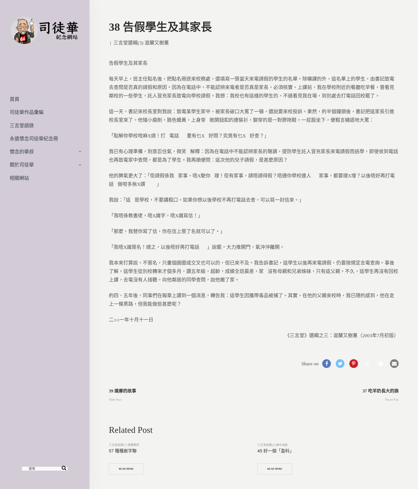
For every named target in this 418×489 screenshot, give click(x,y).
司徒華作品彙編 (27, 112)
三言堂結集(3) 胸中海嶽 (272, 445)
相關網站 (19, 178)
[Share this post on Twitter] (340, 363)
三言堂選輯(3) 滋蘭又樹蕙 (141, 43)
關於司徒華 (22, 165)
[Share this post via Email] (394, 363)
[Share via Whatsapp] (367, 363)
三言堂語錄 (22, 125)
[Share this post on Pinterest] (353, 363)
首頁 (14, 99)
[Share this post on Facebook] (326, 363)
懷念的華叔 (22, 151)
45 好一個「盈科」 (275, 450)
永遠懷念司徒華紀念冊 (34, 138)
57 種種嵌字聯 (123, 450)
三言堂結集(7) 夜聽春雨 (124, 445)
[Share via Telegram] (380, 363)
